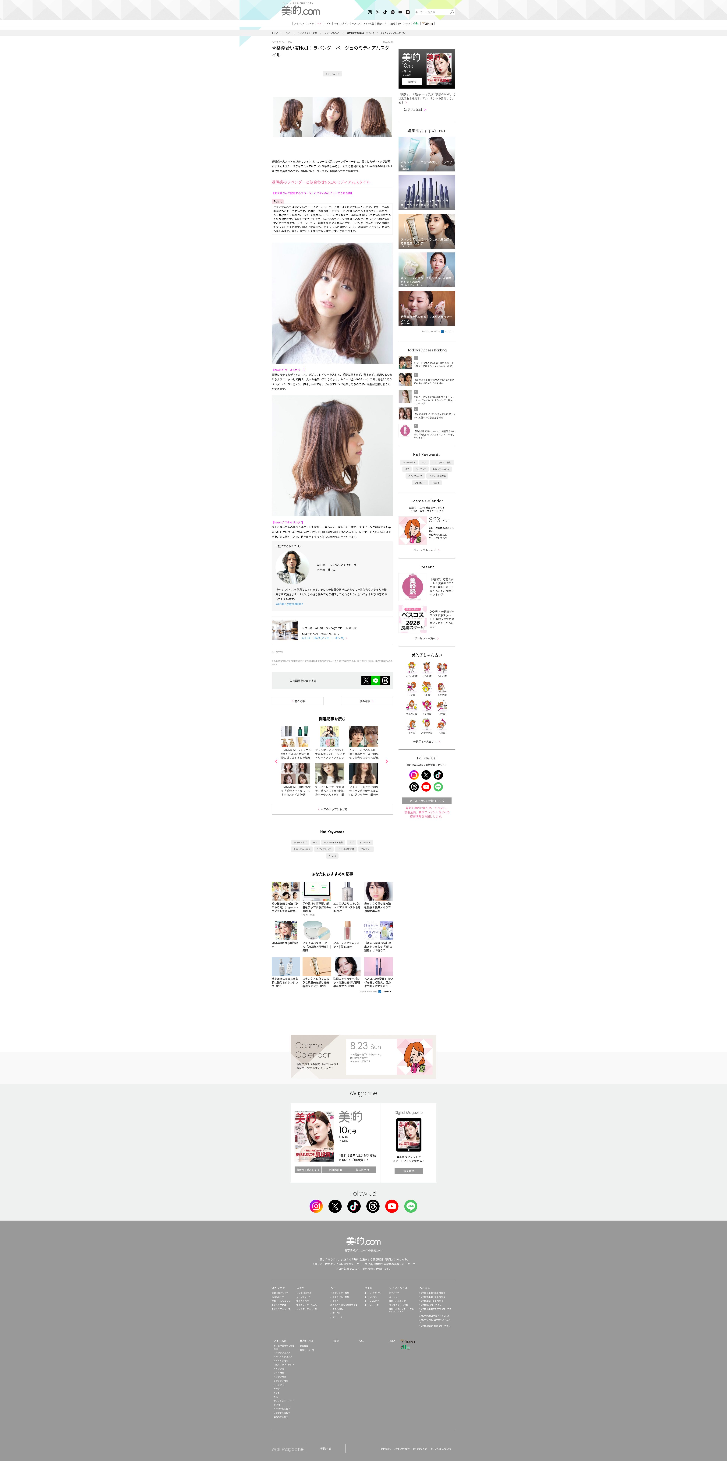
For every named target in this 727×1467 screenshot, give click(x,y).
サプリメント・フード (284, 1400)
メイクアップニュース (306, 1308)
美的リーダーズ (307, 1350)
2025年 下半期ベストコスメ (432, 1297)
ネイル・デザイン (372, 1292)
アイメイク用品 (281, 1360)
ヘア (288, 32)
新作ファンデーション (306, 1305)
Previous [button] (276, 761)
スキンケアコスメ (282, 1352)
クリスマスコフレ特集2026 (284, 1347)
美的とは (386, 1449)
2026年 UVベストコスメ (430, 1305)
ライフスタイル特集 (398, 1305)
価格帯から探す (281, 1416)
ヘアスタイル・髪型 (307, 32)
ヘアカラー (335, 1301)
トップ (275, 32)
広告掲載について (441, 1449)
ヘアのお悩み (336, 1308)
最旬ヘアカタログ (301, 849)
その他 (277, 1404)
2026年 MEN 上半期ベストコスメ (434, 1315)
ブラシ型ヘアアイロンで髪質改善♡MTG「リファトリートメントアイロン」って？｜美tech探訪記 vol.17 (330, 757)
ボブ (351, 842)
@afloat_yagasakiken (289, 604)
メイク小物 (279, 1368)
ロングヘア (365, 842)
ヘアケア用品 (280, 1376)
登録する (325, 1448)
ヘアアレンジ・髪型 (339, 1292)
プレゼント (366, 849)
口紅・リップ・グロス (284, 1364)
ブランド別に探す (282, 1412)
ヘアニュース (336, 1317)
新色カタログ (302, 1301)
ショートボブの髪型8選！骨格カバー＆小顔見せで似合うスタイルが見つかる (363, 755)
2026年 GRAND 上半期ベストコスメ (434, 1321)
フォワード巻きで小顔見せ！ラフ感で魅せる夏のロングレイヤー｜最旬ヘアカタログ (363, 792)
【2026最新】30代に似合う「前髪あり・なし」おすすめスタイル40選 (296, 790)
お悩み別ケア (278, 1297)
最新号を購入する (306, 1169)
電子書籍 (408, 1171)
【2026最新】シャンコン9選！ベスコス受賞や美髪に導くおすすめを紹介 (296, 753)
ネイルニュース (371, 1305)
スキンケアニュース (281, 1308)
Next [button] (387, 761)
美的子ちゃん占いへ (425, 741)
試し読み (361, 1169)
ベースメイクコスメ (283, 1356)
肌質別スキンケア (280, 1292)
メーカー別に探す (282, 1408)
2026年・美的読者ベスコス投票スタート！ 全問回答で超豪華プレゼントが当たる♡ (442, 619)
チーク (277, 1388)
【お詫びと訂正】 (414, 109)
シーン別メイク (303, 1297)
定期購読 (334, 1169)
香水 (276, 1396)
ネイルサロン (370, 1297)
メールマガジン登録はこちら (427, 801)
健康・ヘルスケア (397, 1301)
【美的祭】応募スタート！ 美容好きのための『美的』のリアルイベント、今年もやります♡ (442, 586)
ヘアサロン (335, 1312)
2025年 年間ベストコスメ (431, 1301)
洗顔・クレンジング (281, 1301)
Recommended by (369, 991)
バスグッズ (279, 1384)
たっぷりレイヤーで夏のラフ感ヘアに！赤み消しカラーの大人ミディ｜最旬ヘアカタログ (329, 792)
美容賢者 (304, 1345)
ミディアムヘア (332, 32)
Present (332, 855)
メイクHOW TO (303, 1292)
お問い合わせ (402, 1449)
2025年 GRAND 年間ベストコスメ (434, 1326)
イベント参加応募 (346, 849)
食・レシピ (394, 1297)
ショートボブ (300, 842)
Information (420, 1449)
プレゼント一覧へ (425, 638)
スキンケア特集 (279, 1305)
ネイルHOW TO (371, 1301)
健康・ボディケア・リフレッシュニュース (401, 1310)
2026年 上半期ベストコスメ (432, 1292)
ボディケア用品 (281, 1380)
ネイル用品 (279, 1372)
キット (277, 1392)
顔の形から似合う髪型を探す (343, 1305)
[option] (298, 761)
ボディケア (394, 1292)
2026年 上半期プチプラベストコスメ (435, 1310)
